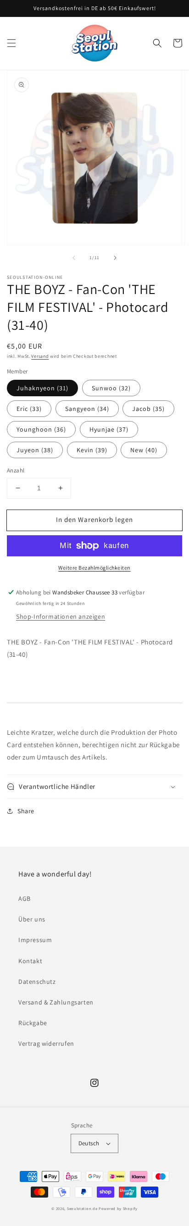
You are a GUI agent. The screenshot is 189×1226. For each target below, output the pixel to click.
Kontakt (30, 961)
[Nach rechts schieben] (115, 258)
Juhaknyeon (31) (42, 388)
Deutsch (89, 1143)
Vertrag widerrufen (46, 1043)
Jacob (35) (148, 409)
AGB (24, 898)
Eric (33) (29, 409)
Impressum (35, 940)
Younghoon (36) (41, 429)
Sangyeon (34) (87, 409)
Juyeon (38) (35, 450)
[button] (11, 43)
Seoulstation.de (82, 1208)
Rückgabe (32, 1023)
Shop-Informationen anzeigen (60, 616)
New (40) (143, 450)
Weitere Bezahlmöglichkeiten (94, 567)
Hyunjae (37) (108, 429)
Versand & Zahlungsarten (56, 1002)
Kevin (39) (92, 450)
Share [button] (25, 811)
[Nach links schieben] (74, 258)
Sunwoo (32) (111, 388)
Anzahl (15, 470)
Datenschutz (37, 981)
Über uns (31, 919)
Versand (40, 356)
